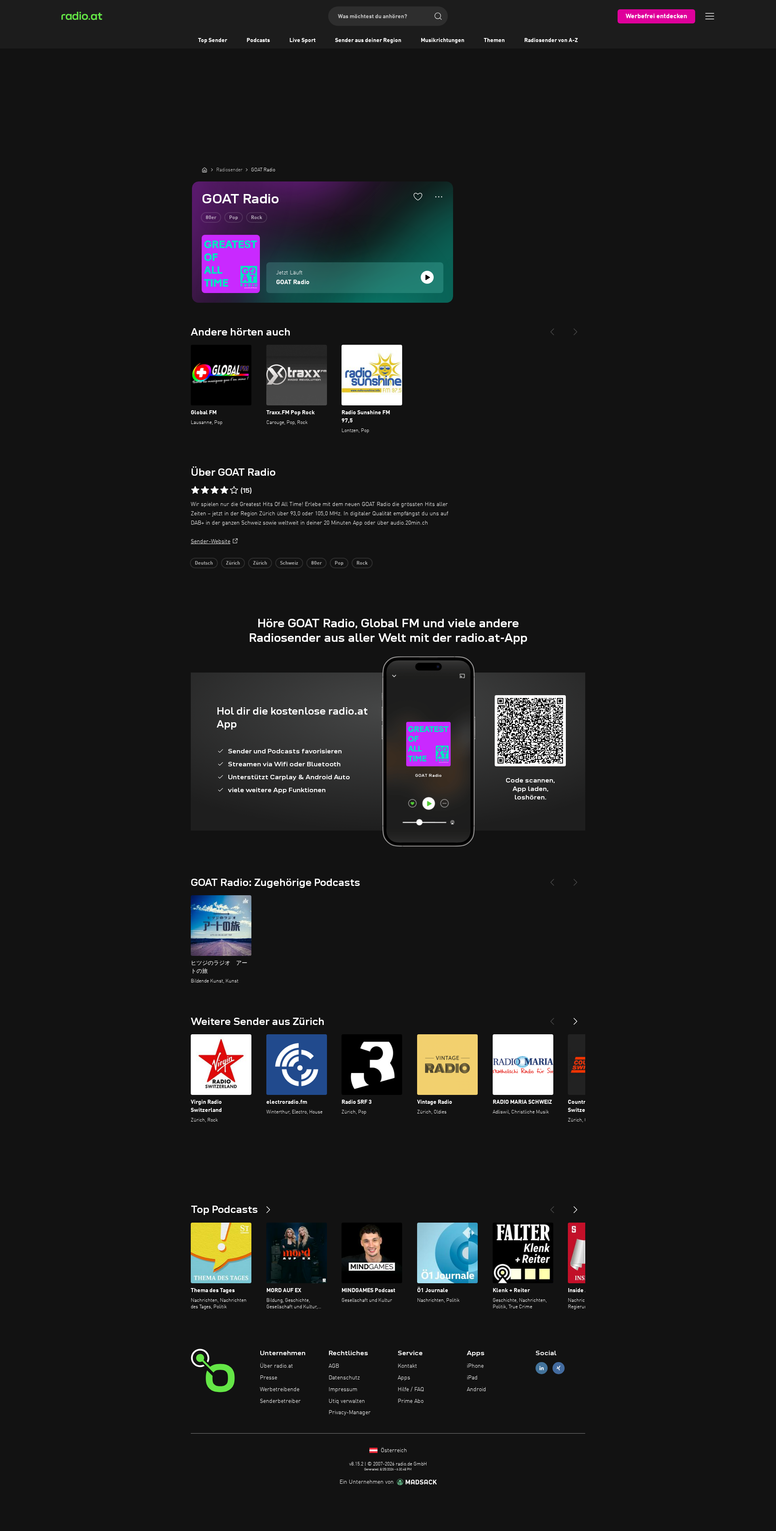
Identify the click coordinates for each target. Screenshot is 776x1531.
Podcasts (258, 40)
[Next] (575, 328)
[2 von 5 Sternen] (205, 490)
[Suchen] (438, 16)
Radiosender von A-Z (551, 40)
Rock (256, 217)
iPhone (475, 1366)
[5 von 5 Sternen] (234, 490)
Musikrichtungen (442, 40)
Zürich (233, 563)
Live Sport (302, 40)
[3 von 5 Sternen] (214, 490)
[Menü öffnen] (710, 16)
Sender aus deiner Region (368, 40)
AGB (334, 1366)
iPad (472, 1378)
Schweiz (289, 563)
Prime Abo (411, 1401)
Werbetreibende (279, 1389)
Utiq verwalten (347, 1401)
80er (211, 217)
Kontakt (407, 1366)
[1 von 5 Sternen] (195, 490)
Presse (268, 1378)
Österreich (393, 1450)
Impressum (343, 1389)
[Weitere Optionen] (438, 197)
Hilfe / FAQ (411, 1389)
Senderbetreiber (280, 1401)
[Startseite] (204, 170)
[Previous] (552, 328)
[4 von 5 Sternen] (224, 490)
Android (476, 1389)
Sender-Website (210, 541)
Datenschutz (344, 1378)
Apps (404, 1378)
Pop (233, 217)
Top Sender (212, 40)
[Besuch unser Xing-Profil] (558, 1368)
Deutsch (204, 563)
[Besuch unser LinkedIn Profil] (541, 1368)
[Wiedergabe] (427, 277)
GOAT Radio (293, 282)
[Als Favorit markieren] (417, 196)
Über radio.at (276, 1366)
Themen (494, 40)
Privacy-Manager (350, 1412)
